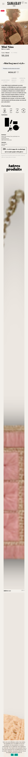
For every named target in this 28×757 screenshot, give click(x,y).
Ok (12, 754)
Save (3, 10)
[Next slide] (25, 27)
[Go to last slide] (2, 27)
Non (16, 754)
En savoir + (5, 81)
